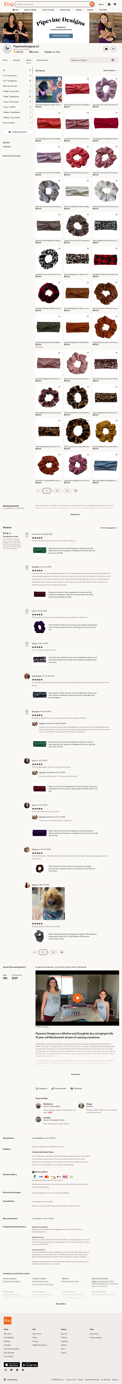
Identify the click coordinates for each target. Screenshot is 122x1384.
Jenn (34, 760)
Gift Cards (103, 10)
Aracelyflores (37, 676)
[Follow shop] (113, 49)
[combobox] (52, 4)
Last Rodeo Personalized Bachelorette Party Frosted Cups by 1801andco (16, 1296)
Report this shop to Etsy (12, 156)
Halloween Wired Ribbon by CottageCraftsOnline (43, 1295)
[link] (38, 491)
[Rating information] (14, 52)
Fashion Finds (65, 10)
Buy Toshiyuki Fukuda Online (43, 1284)
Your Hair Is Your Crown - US (72, 1294)
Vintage (79, 10)
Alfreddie (35, 711)
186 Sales (6, 142)
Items (5, 60)
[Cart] (115, 4)
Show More (61, 1304)
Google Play (30, 1364)
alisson (34, 885)
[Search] (92, 4)
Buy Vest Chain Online (70, 1281)
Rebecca (35, 849)
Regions (115, 1380)
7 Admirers (7, 146)
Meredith (35, 567)
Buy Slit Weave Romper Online (103, 1294)
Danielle (42, 723)
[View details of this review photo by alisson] (48, 903)
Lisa (33, 611)
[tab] (17, 70)
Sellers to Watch (30, 10)
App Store (12, 1364)
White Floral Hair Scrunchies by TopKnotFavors (73, 1299)
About (28, 60)
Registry (90, 10)
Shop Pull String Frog (40, 1281)
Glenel (34, 643)
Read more (75, 514)
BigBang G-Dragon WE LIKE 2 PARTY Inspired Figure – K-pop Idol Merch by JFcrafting (104, 1283)
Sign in (101, 4)
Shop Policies (42, 60)
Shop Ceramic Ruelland (11, 1281)
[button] (106, 49)
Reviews (16, 60)
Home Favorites (48, 10)
